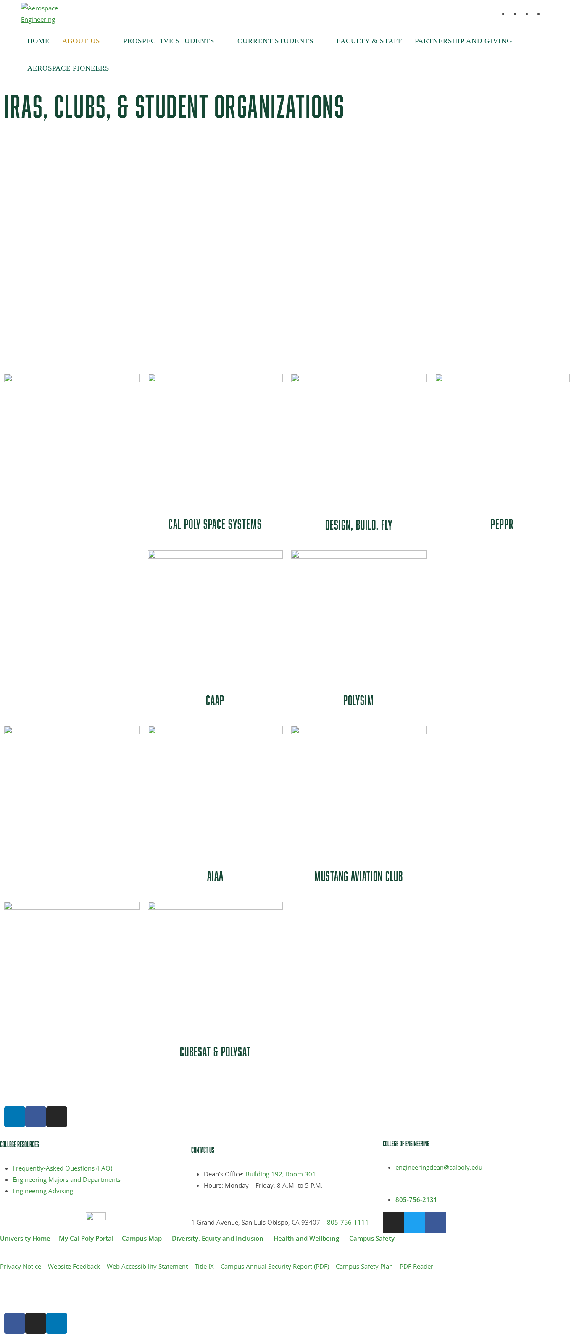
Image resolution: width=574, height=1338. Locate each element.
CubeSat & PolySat (215, 1051)
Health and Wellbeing (306, 1238)
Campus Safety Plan (364, 1266)
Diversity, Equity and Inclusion (217, 1238)
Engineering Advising (43, 1190)
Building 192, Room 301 (280, 1174)
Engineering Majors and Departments (67, 1179)
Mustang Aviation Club (358, 876)
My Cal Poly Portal (86, 1238)
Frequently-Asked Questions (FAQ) (62, 1168)
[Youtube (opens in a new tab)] (550, 13)
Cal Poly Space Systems (215, 524)
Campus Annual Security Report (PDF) (275, 1266)
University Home (25, 1238)
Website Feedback (74, 1266)
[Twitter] (414, 1222)
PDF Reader (416, 1266)
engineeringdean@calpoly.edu (438, 1167)
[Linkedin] (14, 1116)
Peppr (502, 524)
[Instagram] (56, 1116)
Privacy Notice (20, 1266)
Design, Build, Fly (358, 524)
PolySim (358, 700)
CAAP (215, 700)
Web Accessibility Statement (147, 1266)
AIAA (215, 875)
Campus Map (142, 1238)
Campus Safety (372, 1238)
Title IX (204, 1266)
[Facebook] (35, 1116)
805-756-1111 (348, 1222)
